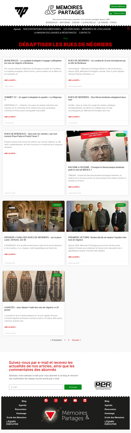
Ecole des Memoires (16, 417)
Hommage (21, 413)
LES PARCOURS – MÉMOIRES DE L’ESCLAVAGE (87, 29)
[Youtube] (75, 401)
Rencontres (20, 409)
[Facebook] (46, 401)
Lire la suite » (10, 80)
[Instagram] (56, 401)
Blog (24, 401)
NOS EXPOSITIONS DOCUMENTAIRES (42, 29)
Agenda (17, 29)
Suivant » (76, 340)
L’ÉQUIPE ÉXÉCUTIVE (12, 423)
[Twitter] (66, 401)
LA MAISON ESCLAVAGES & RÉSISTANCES (55, 33)
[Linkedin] (85, 401)
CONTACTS (84, 33)
